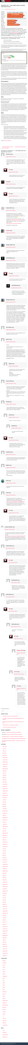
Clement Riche (20, 650)
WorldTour (4, 1022)
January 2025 (5, 786)
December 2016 (5, 864)
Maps (4, 978)
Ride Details (4, 991)
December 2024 (5, 788)
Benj (7, 181)
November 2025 (5, 764)
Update (9, 140)
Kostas (15, 671)
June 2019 (4, 828)
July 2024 (4, 799)
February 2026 (5, 757)
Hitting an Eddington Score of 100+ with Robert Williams (17, 738)
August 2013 (5, 937)
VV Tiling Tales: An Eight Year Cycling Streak (15, 736)
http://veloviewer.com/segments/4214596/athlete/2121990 (15, 536)
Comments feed (5, 1034)
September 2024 (5, 795)
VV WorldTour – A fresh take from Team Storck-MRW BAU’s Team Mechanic (13, 719)
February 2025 (5, 784)
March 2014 (5, 924)
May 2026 (4, 750)
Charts (4, 965)
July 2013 (4, 939)
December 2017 (5, 844)
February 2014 (5, 926)
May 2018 (4, 839)
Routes (4, 996)
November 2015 (5, 886)
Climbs (4, 967)
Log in (4, 1030)
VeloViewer (4, 1043)
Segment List (5, 1002)
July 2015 (4, 895)
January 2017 (5, 862)
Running (4, 998)
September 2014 (5, 913)
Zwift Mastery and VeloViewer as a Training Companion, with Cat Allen (13, 722)
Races (4, 989)
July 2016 (4, 875)
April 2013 (4, 942)
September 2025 (5, 768)
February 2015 (5, 906)
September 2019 (5, 826)
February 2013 (5, 946)
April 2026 (4, 753)
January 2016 (5, 882)
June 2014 (4, 917)
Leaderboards (5, 976)
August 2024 (5, 797)
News (3, 980)
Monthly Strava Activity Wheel (20, 146)
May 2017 (4, 853)
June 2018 (4, 837)
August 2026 (5, 746)
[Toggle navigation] (25, 1)
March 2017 (5, 857)
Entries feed (4, 1032)
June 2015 (4, 897)
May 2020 (4, 822)
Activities (4, 960)
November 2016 (5, 866)
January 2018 (5, 842)
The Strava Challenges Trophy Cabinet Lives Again (7, 147)
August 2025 (5, 770)
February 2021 (5, 819)
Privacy (4, 987)
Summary (4, 1009)
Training (4, 1011)
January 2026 (5, 759)
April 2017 (4, 855)
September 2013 (5, 935)
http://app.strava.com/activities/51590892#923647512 (15, 501)
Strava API (4, 1007)
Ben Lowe (13, 9)
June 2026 (4, 748)
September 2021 (5, 817)
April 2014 (4, 922)
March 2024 (5, 808)
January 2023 (5, 813)
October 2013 (5, 933)
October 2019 (5, 824)
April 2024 (4, 806)
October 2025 (5, 766)
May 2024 (4, 804)
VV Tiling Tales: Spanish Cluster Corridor (9, 727)
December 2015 (5, 884)
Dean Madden (4, 738)
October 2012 (5, 955)
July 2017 (4, 848)
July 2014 (4, 915)
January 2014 (5, 928)
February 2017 (5, 859)
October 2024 (5, 793)
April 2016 (4, 877)
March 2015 (5, 904)
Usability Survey (15, 32)
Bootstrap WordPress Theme (11, 1043)
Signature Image (5, 1005)
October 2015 (5, 888)
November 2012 (5, 953)
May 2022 (4, 815)
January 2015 (5, 908)
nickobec (8, 230)
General (5, 140)
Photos (4, 985)
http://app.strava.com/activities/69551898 (14, 223)
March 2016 (5, 879)
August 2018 (5, 835)
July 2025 (4, 773)
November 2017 (5, 846)
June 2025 (4, 775)
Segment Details (5, 1000)
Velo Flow (4, 1018)
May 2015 (4, 899)
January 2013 (5, 948)
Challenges (4, 962)
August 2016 (5, 873)
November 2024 (5, 790)
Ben (9, 169)
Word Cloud (4, 1020)
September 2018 (5, 833)
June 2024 (4, 802)
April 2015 (4, 902)
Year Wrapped (5, 1025)
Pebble (4, 982)
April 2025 (4, 779)
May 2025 (4, 777)
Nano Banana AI (4, 736)
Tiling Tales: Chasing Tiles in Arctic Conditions (10, 716)
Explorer (4, 971)
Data (3, 969)
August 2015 (5, 893)
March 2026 (5, 755)
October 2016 (5, 868)
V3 (10, 140)
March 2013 (5, 944)
